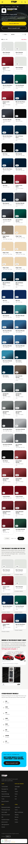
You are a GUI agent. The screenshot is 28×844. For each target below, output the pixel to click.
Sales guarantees (5, 824)
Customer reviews (5, 819)
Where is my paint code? (14, 28)
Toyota (16, 791)
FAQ (2, 817)
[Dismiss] (26, 840)
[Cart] (25, 2)
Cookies (16, 822)
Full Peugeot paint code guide (9, 649)
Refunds (16, 817)
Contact (3, 827)
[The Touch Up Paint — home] (14, 2)
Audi (16, 799)
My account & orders (6, 807)
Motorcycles (4, 791)
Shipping (16, 814)
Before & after (5, 822)
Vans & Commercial (6, 796)
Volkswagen (17, 786)
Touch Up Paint (8, 6)
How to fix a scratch (6, 814)
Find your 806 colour (14, 23)
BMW (16, 789)
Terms (16, 810)
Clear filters (23, 39)
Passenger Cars (5, 789)
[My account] (22, 2)
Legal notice (17, 807)
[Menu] (2, 2)
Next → (21, 538)
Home (3, 6)
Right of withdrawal (19, 812)
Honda (16, 794)
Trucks (3, 799)
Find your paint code (6, 810)
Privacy (16, 819)
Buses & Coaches (5, 801)
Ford (16, 796)
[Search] (25, 34)
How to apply (4, 812)
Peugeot (13, 6)
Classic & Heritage (5, 794)
